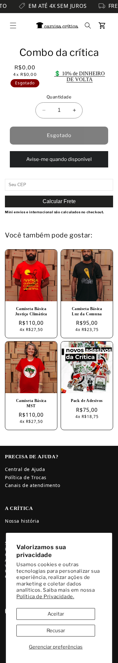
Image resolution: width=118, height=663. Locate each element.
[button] (13, 25)
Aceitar (56, 614)
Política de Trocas (26, 477)
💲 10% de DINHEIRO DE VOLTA (79, 76)
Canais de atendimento (32, 485)
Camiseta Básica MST (31, 403)
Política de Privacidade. (45, 597)
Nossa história (22, 521)
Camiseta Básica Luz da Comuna (87, 311)
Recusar (56, 631)
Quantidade (59, 96)
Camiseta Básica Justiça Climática (31, 311)
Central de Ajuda (25, 469)
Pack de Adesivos (87, 400)
